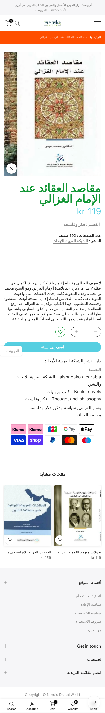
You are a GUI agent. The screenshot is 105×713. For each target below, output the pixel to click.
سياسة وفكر (65, 407)
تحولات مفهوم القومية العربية (79, 552)
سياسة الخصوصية (88, 613)
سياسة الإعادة (91, 604)
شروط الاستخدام (88, 621)
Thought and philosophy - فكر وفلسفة (63, 398)
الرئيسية (95, 37)
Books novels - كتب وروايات (74, 391)
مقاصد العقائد (88, 414)
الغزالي (84, 407)
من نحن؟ (94, 630)
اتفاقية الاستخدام (88, 595)
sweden (56, 10)
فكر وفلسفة (74, 224)
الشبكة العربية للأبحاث (70, 241)
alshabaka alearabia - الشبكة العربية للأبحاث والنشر (58, 380)
